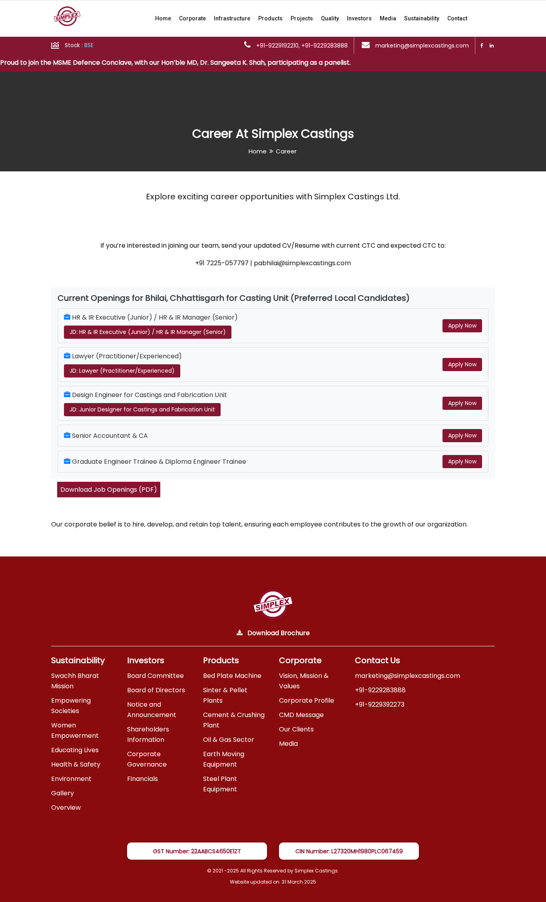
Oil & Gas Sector (228, 739)
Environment (71, 778)
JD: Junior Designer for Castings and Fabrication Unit (142, 409)
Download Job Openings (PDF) (108, 489)
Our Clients (296, 729)
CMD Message (301, 714)
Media (388, 18)
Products (270, 18)
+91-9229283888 (380, 690)
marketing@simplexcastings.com (407, 675)
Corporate (192, 18)
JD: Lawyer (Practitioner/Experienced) (122, 371)
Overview (66, 807)
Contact (457, 18)
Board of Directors (156, 690)
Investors (359, 18)
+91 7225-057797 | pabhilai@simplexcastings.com (273, 263)
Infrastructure (232, 18)
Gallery (62, 793)
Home (163, 18)
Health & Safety (75, 764)
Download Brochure (278, 633)
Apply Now (462, 326)
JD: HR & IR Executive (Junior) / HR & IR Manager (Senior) (148, 332)
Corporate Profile (306, 700)
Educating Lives (75, 750)
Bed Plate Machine (232, 675)
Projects (302, 18)
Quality (330, 18)
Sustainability (421, 18)
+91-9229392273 (380, 704)
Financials (142, 778)
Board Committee (155, 675)
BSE (89, 45)
